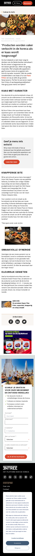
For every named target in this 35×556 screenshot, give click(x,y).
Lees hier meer (11, 162)
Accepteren (17, 543)
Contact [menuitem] (6, 489)
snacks (18, 38)
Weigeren (17, 548)
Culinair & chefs (9, 12)
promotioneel (10, 38)
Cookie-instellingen (17, 538)
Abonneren (27, 3)
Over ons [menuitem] (6, 486)
